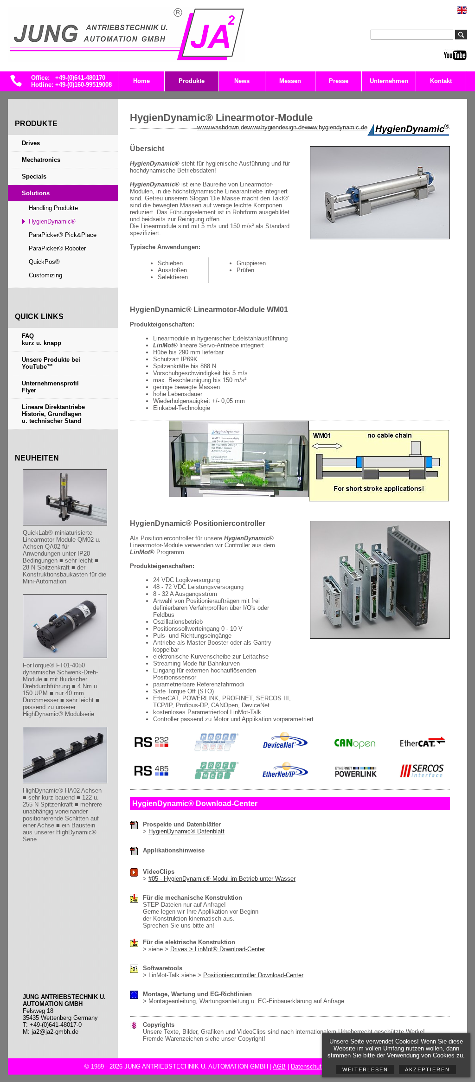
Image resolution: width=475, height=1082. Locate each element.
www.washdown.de (222, 127)
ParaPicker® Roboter (57, 248)
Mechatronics (41, 159)
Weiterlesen (365, 1069)
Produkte (192, 80)
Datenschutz (308, 1066)
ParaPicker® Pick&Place (62, 234)
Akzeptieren (427, 1069)
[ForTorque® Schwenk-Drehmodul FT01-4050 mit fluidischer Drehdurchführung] (65, 658)
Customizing (45, 275)
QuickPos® (44, 261)
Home (141, 80)
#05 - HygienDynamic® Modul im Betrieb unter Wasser (221, 878)
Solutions (36, 193)
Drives (31, 143)
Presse (338, 80)
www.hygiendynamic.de (336, 127)
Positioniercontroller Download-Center (253, 975)
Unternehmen (389, 80)
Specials (34, 176)
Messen (290, 80)
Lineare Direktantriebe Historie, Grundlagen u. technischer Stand (53, 413)
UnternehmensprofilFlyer (50, 387)
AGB (279, 1066)
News (242, 80)
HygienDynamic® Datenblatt (186, 831)
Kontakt (441, 80)
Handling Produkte (53, 208)
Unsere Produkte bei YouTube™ (51, 363)
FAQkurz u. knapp (41, 339)
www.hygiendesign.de (276, 127)
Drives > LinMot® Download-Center (217, 949)
